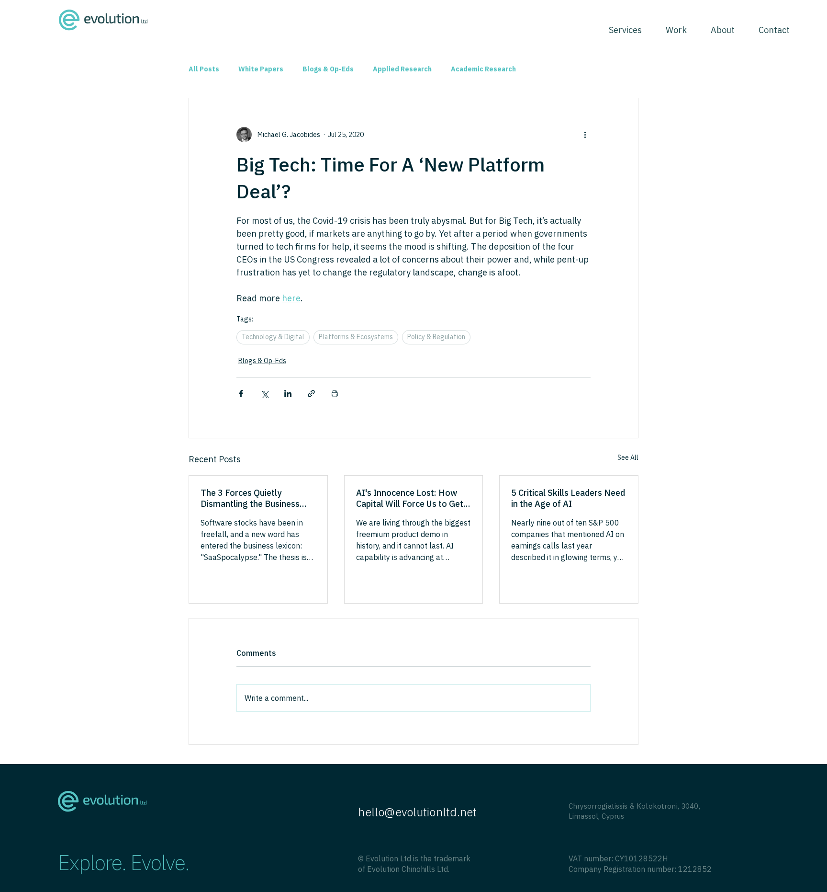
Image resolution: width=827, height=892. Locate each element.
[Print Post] (334, 393)
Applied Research (402, 69)
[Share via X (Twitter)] (264, 393)
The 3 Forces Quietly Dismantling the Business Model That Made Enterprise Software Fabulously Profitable (257, 498)
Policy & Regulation (436, 336)
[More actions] (585, 134)
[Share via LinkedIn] (287, 393)
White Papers (260, 69)
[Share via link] (311, 393)
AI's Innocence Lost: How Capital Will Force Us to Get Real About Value (409, 498)
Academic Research (483, 69)
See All (627, 457)
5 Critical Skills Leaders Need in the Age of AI (568, 498)
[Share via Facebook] (241, 393)
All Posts (204, 69)
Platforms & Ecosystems (356, 336)
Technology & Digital (273, 336)
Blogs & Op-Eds (328, 69)
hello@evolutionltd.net (417, 812)
